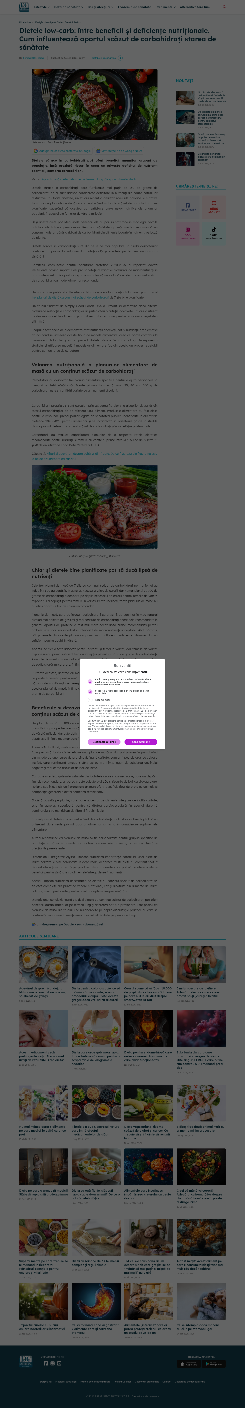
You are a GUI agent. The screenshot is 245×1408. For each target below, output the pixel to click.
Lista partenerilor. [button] (147, 716)
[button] (122, 700)
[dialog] (122, 704)
